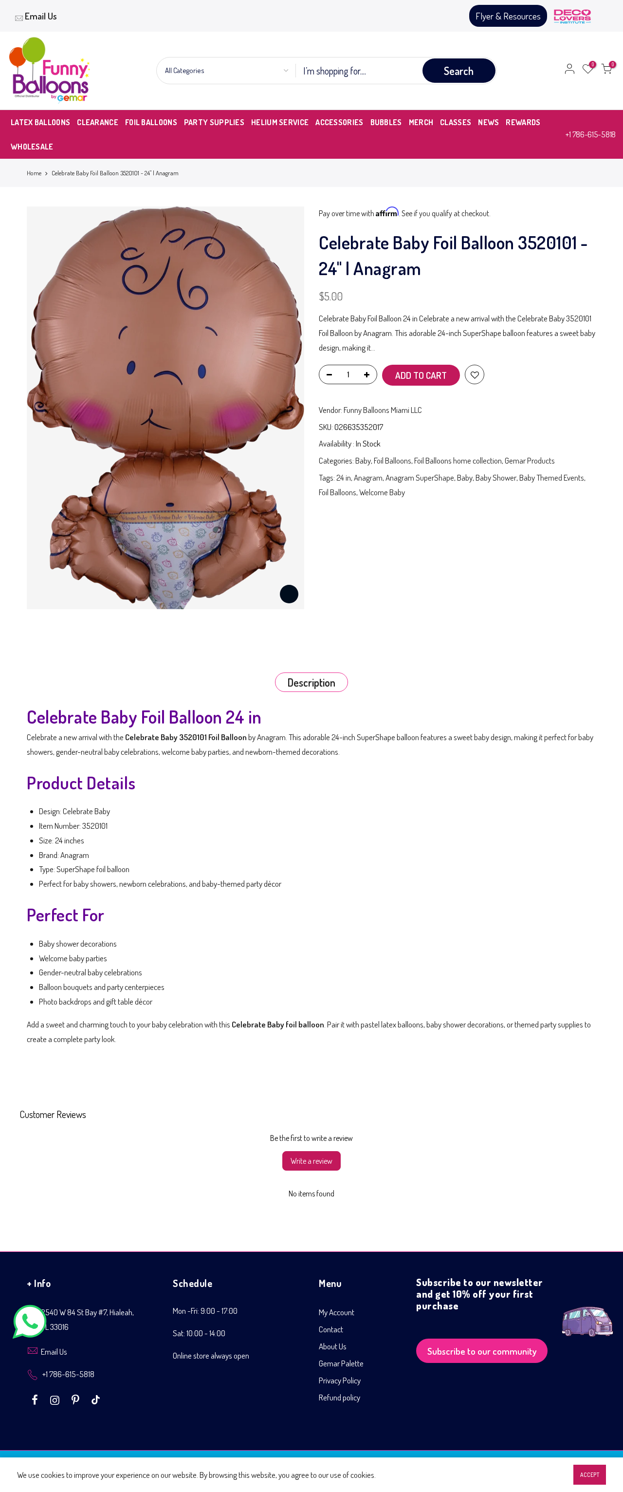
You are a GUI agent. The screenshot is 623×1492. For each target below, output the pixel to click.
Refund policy (339, 1397)
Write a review (311, 1161)
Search (459, 70)
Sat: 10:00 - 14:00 (199, 1333)
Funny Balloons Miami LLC (383, 410)
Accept (589, 1474)
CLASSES (455, 122)
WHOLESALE (32, 146)
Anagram (368, 477)
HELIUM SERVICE (280, 122)
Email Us (41, 16)
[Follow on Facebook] (36, 1399)
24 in (343, 477)
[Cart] (606, 70)
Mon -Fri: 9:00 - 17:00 (205, 1311)
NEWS (488, 122)
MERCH (421, 122)
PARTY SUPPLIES (214, 122)
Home (34, 173)
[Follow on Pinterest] (77, 1399)
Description (311, 682)
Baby (363, 460)
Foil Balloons (392, 460)
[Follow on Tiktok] (96, 1399)
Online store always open (211, 1355)
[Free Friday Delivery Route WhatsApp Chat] (587, 1314)
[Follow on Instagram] (56, 1399)
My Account (336, 1312)
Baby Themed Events (551, 477)
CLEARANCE (97, 122)
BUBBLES (386, 122)
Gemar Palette (341, 1363)
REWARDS (523, 122)
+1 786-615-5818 (591, 134)
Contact (331, 1329)
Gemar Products (530, 460)
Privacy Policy (340, 1380)
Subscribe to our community (482, 1351)
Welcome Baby (382, 492)
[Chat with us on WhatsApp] (30, 1324)
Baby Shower (496, 477)
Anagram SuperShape (419, 477)
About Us (333, 1346)
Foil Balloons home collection (458, 460)
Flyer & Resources (508, 16)
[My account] (569, 70)
